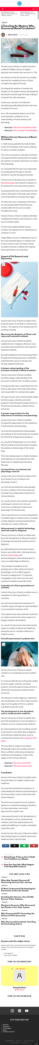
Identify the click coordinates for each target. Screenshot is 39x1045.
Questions (6, 1026)
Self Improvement (8, 1032)
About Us (18, 1040)
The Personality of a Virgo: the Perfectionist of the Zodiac (28, 14)
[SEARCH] (37, 9)
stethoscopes (13, 555)
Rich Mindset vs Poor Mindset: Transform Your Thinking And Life (9, 14)
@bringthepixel (19, 990)
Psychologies (7, 1028)
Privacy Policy (15, 1042)
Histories (4, 877)
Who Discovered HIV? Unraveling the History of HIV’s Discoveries (17, 915)
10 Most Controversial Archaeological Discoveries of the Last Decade (18, 890)
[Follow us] (33, 9)
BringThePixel (19, 988)
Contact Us (25, 1042)
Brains (5, 1030)
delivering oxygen (8, 183)
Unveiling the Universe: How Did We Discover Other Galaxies (17, 898)
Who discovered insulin (23, 766)
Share (3, 24)
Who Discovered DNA (22, 763)
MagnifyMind (9, 1040)
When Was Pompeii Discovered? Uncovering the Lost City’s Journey (16, 881)
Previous (1, 15)
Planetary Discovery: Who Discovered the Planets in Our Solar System (18, 906)
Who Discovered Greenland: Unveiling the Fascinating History (18, 923)
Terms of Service (29, 1040)
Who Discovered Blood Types (25, 127)
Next (38, 15)
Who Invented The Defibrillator (25, 130)
